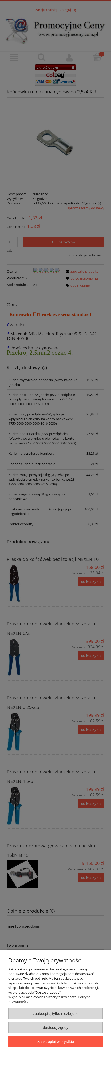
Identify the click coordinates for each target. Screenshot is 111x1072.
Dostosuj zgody (55, 1027)
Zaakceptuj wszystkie (55, 1041)
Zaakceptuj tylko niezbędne (55, 1013)
